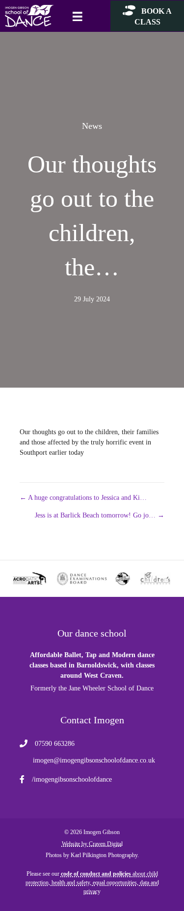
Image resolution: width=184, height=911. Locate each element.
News (92, 126)
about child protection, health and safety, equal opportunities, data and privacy (92, 882)
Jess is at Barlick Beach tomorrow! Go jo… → (99, 515)
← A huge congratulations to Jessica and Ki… (83, 497)
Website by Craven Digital (92, 843)
